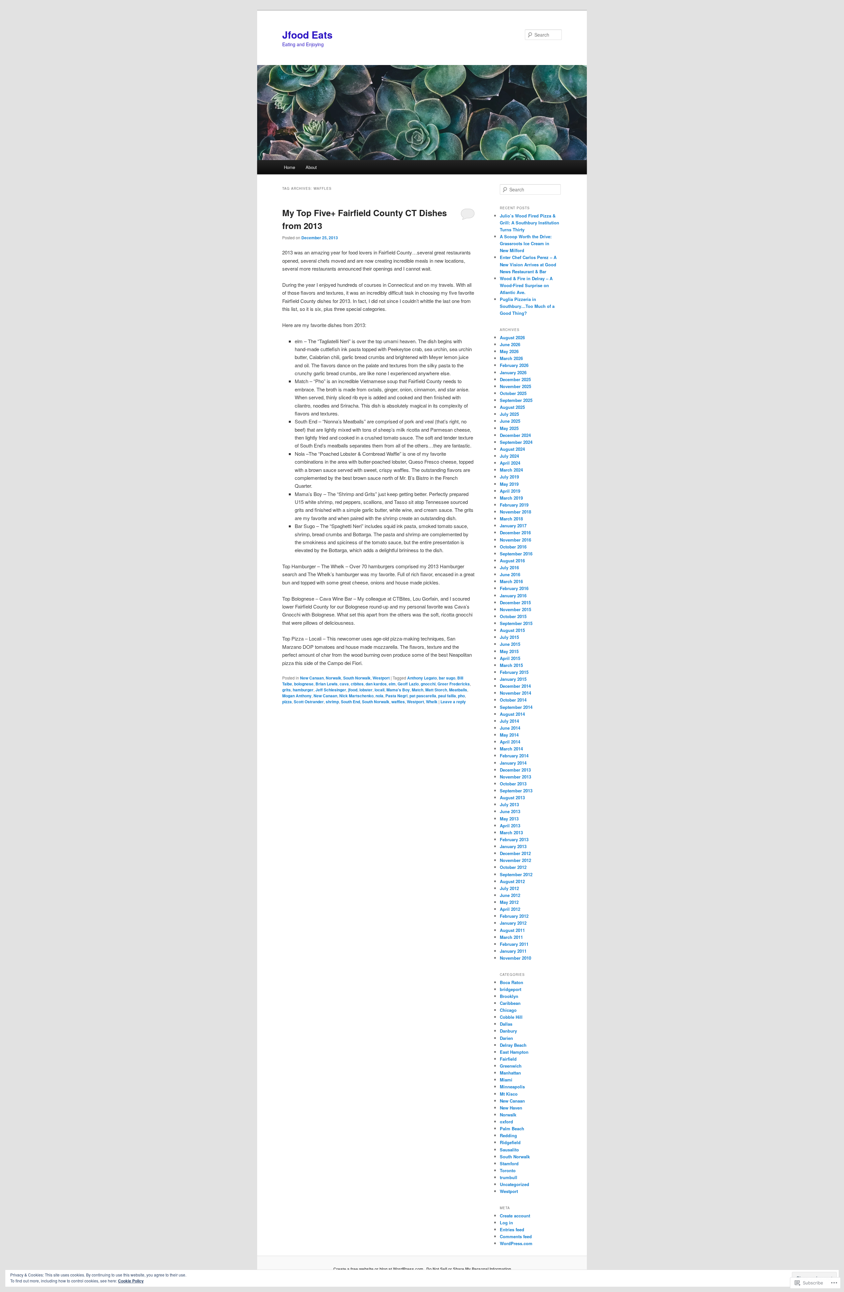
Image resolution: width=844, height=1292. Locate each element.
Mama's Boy (398, 690)
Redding (508, 1135)
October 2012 (513, 867)
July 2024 (509, 456)
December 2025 (515, 379)
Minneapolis (512, 1086)
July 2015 (509, 637)
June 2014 (510, 728)
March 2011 (511, 937)
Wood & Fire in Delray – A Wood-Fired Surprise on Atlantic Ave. (526, 285)
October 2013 (513, 783)
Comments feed (516, 1236)
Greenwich (511, 1066)
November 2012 (515, 860)
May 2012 (509, 902)
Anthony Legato (422, 678)
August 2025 (512, 407)
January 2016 (513, 595)
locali (379, 690)
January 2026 (513, 372)
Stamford (509, 1163)
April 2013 (510, 825)
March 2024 (511, 470)
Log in (506, 1222)
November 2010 (515, 958)
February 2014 (514, 755)
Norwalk (333, 678)
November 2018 (515, 512)
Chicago (508, 1010)
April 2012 (510, 909)
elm (392, 684)
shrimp (332, 702)
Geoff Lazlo (408, 684)
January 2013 (513, 846)
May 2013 (509, 818)
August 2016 (512, 560)
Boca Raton (511, 982)
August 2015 (512, 630)
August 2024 (512, 449)
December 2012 (515, 853)
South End (350, 702)
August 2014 (512, 714)
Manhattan (510, 1073)
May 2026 (509, 351)
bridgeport (510, 989)
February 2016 (514, 588)
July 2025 (509, 414)
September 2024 (516, 442)
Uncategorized (514, 1184)
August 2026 (512, 337)
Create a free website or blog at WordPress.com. (378, 1269)
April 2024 (510, 463)
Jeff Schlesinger (331, 690)
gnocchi (428, 684)
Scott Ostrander (309, 702)
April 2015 (510, 658)
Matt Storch (436, 690)
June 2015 (510, 644)
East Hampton (514, 1052)
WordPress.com (516, 1243)
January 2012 (513, 923)
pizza (287, 702)
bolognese (304, 684)
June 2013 (510, 811)
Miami (506, 1080)
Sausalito (509, 1149)
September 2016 (516, 553)
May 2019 (509, 484)
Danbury (508, 1031)
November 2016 (515, 540)
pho (461, 696)
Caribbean (510, 1003)
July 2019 (509, 477)
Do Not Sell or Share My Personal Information (468, 1269)
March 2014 (511, 748)
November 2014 (515, 693)
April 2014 (510, 742)
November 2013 (515, 777)
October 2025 (513, 393)
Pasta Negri (396, 696)
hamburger (303, 690)
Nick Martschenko (356, 696)
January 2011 (513, 951)
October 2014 (513, 700)
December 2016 (515, 532)
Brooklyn (509, 996)
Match (417, 690)
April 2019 (510, 491)
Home (289, 167)
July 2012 (509, 888)
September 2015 (516, 623)
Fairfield (508, 1059)
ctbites (357, 684)
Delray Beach (513, 1045)
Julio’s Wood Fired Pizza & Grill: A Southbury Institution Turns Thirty (529, 223)
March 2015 (511, 665)
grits (286, 690)
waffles (398, 702)
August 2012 (512, 881)
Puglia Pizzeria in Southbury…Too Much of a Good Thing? (527, 306)
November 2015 (515, 609)
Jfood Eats (307, 34)
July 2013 (509, 804)
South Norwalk (357, 678)
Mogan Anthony (297, 696)
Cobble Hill (511, 1017)
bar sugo (447, 678)
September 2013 (516, 790)
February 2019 (514, 505)
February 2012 (514, 916)
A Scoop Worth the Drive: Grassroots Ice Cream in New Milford (526, 243)
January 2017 (513, 525)
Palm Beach (512, 1128)
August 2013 (512, 797)
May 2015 (509, 651)
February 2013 (514, 839)
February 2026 (514, 365)
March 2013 (511, 832)
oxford (506, 1121)
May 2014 (509, 735)
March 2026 (511, 358)
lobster (366, 690)
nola (379, 696)
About (311, 167)
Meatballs (458, 690)
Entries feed (512, 1229)
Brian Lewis (327, 684)
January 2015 (513, 679)
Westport (381, 678)
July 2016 (509, 567)
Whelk (431, 702)
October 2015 (513, 616)
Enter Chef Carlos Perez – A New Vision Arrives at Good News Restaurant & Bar (528, 264)
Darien (506, 1038)
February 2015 (514, 672)
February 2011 (514, 944)
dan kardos (376, 684)
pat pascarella (422, 696)
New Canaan (312, 678)
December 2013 (515, 770)
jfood (352, 690)
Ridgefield (510, 1142)
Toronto (508, 1170)
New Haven (511, 1108)
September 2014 (516, 707)
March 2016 (511, 581)
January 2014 (513, 763)
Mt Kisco (509, 1094)
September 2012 (516, 874)
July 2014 (509, 721)
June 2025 (510, 421)
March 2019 (511, 498)
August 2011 (512, 930)
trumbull (508, 1177)
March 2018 (511, 518)
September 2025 (516, 400)
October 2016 (513, 547)
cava (344, 684)
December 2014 (515, 686)
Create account (515, 1215)
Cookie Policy (131, 1281)
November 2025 (515, 386)
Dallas (506, 1024)
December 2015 (515, 602)
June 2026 (510, 344)
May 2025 (509, 428)
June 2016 (510, 574)
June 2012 (510, 895)
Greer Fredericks (453, 684)
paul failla (447, 696)
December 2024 (515, 435)
